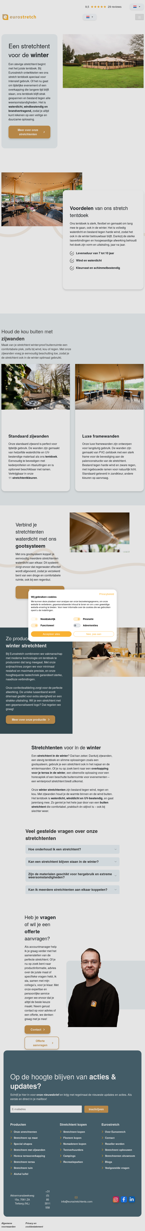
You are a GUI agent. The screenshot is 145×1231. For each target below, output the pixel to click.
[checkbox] (34, 619)
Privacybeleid (106, 594)
